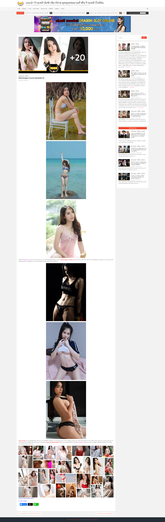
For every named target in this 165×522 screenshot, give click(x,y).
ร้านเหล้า (62, 8)
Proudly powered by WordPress (73, 519)
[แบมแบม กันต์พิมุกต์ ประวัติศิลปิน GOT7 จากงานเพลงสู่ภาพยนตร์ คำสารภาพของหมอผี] (124, 134)
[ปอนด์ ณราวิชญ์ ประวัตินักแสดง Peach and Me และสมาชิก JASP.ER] (49, 13)
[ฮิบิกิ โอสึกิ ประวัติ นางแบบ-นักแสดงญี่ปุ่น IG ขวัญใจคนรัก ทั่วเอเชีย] (124, 73)
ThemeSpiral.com (94, 519)
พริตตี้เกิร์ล (51, 8)
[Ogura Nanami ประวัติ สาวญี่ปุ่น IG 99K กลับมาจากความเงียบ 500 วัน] (124, 94)
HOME (18, 8)
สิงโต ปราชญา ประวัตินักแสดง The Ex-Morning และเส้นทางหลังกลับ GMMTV (30, 13)
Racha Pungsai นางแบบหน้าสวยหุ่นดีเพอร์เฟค (104, 513)
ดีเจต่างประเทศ (44, 8)
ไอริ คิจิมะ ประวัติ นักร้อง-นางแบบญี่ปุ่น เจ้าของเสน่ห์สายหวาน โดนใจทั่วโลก (100, 13)
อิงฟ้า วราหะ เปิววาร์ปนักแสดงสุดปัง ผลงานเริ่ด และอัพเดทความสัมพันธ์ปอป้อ (138, 115)
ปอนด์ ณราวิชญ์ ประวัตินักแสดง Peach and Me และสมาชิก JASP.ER (65, 13)
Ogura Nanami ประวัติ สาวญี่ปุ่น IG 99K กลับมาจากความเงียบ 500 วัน (138, 95)
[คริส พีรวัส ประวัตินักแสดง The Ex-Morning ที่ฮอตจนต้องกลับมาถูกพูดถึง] (124, 149)
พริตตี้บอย (57, 8)
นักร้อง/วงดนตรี (133, 111)
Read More (128, 67)
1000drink (20, 80)
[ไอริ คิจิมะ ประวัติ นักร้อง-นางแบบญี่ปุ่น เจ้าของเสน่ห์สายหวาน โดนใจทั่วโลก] (82, 13)
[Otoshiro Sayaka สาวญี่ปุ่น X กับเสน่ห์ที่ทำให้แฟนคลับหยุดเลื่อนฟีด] (124, 46)
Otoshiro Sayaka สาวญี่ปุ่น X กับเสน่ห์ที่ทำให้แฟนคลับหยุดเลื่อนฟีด (138, 47)
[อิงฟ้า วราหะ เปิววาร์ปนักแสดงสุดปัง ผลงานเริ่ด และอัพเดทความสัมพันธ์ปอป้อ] (124, 114)
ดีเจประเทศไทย (36, 8)
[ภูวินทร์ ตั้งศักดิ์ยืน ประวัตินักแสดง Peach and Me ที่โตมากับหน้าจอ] (118, 13)
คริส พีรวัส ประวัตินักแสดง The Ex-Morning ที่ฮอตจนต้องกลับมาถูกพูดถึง (139, 150)
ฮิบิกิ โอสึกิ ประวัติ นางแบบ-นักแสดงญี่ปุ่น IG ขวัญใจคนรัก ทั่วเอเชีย (138, 74)
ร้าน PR (29, 8)
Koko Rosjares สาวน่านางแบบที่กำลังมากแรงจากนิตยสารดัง (30, 513)
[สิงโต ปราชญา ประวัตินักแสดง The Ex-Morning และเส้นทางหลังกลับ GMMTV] (124, 162)
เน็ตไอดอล (24, 8)
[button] (25, 450)
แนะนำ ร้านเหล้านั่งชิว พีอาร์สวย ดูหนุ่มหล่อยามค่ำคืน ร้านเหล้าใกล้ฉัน (65, 2)
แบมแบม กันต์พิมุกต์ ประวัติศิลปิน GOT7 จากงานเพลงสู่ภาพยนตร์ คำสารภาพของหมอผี (138, 135)
